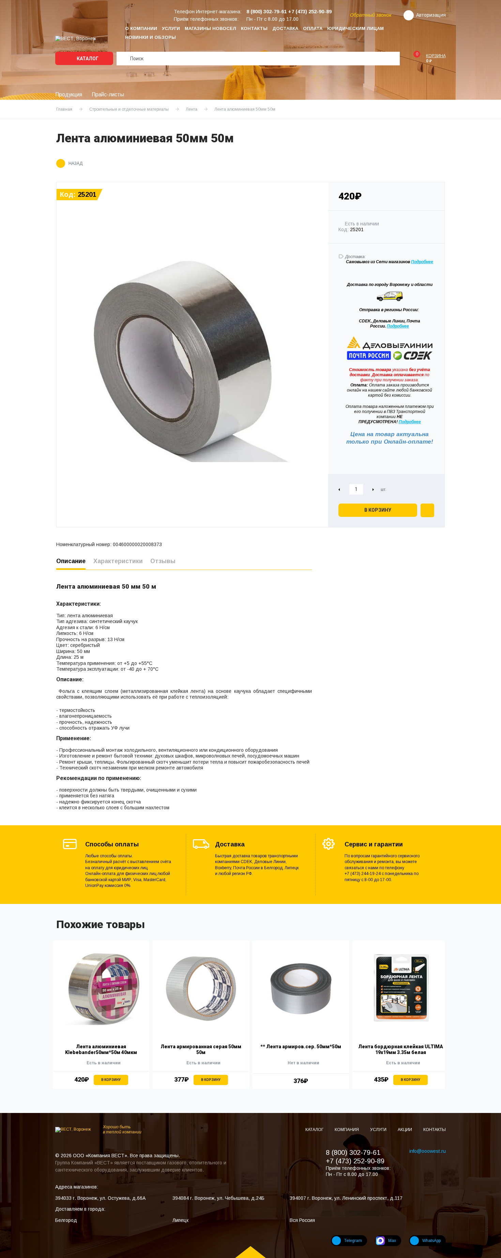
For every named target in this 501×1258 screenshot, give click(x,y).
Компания (347, 1129)
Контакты (254, 28)
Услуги (171, 28)
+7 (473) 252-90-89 (355, 1161)
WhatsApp (431, 1240)
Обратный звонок (371, 15)
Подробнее (398, 326)
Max (392, 1240)
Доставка (285, 28)
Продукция (68, 94)
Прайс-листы (108, 94)
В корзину (377, 510)
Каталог (87, 58)
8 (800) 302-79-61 (353, 1152)
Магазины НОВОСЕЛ (210, 28)
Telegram (353, 1240)
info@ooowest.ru (427, 1151)
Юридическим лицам (355, 28)
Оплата (312, 28)
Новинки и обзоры (150, 37)
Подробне (421, 261)
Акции (405, 1129)
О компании (141, 28)
